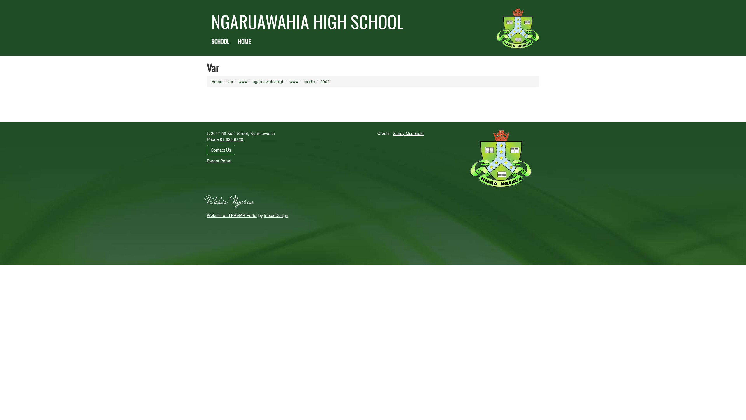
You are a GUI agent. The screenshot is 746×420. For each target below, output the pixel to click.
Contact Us (221, 150)
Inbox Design (276, 215)
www (243, 81)
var (230, 81)
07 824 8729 (231, 139)
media (309, 81)
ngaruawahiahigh (268, 81)
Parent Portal (219, 161)
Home (244, 41)
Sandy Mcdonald (408, 133)
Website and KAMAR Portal (232, 215)
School (220, 41)
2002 (325, 81)
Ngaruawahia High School (307, 21)
